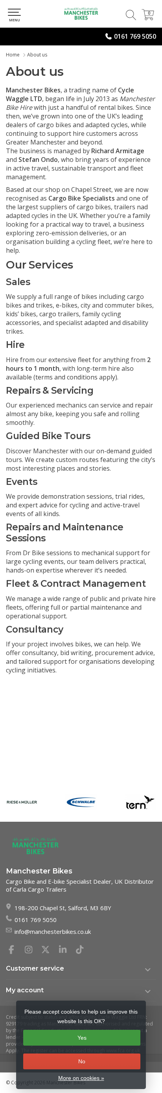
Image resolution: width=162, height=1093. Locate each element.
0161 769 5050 (135, 36)
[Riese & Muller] (22, 802)
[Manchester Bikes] (81, 14)
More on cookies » (81, 1078)
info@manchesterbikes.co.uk (53, 931)
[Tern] (140, 802)
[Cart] (148, 17)
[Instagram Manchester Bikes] (31, 950)
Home (13, 54)
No (81, 1061)
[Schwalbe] (81, 802)
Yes (82, 1038)
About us (37, 54)
